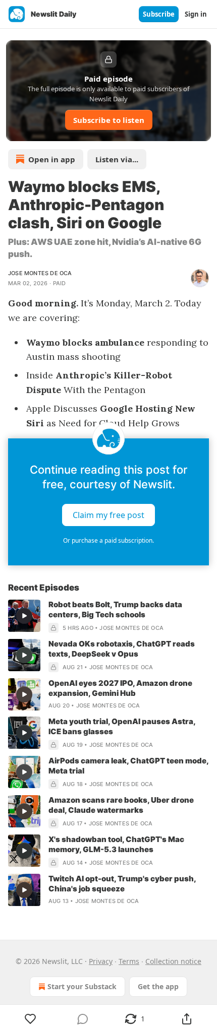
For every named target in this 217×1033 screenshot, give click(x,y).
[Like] (30, 1019)
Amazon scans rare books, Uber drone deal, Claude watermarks (121, 805)
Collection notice (173, 961)
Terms (129, 961)
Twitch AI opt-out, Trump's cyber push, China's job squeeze (122, 883)
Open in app (51, 159)
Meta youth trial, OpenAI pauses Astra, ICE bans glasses (121, 726)
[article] (108, 616)
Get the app (158, 986)
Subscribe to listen (108, 120)
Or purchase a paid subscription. (108, 540)
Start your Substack (82, 986)
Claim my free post (108, 515)
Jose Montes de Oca (40, 273)
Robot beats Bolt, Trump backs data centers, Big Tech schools (115, 609)
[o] (24, 616)
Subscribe (159, 14)
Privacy (101, 961)
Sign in (196, 14)
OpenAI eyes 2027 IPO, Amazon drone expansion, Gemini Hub (120, 688)
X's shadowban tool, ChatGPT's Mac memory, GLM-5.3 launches (116, 844)
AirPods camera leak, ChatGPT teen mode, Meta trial (128, 766)
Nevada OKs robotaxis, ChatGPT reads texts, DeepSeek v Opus (121, 649)
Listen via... (116, 159)
